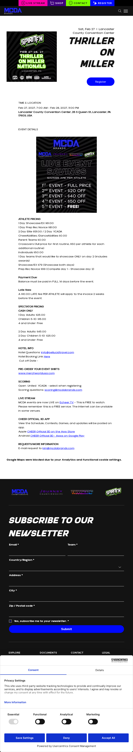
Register (100, 81)
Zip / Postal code (22, 606)
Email (14, 545)
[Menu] (126, 11)
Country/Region (21, 560)
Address (16, 575)
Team (73, 545)
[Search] (119, 11)
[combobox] (66, 567)
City (13, 590)
